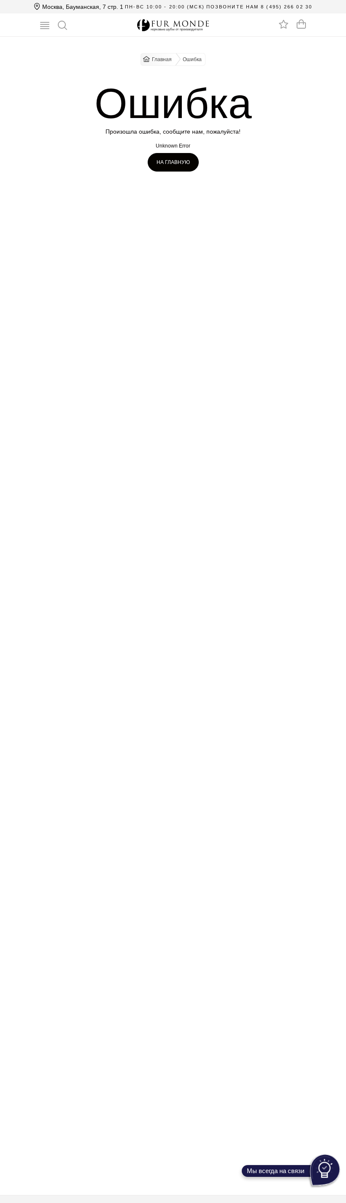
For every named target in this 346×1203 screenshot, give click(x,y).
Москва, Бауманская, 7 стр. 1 (82, 6)
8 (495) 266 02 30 (286, 6)
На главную (173, 162)
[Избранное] (283, 24)
